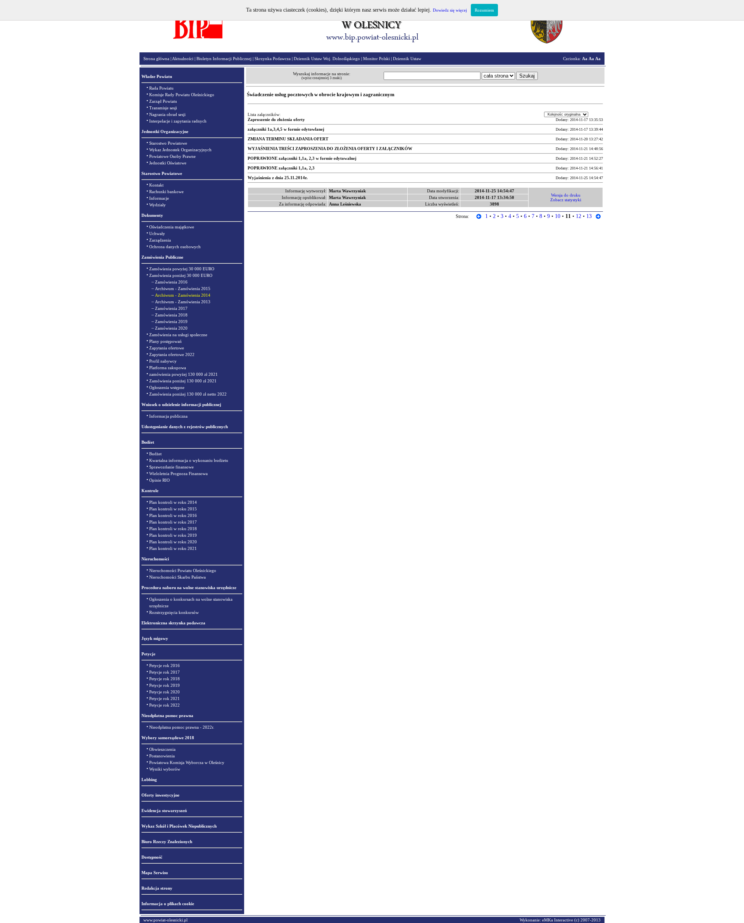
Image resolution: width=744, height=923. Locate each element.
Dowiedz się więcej (450, 10)
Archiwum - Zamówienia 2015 (182, 288)
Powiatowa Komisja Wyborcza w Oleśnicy (186, 762)
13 (589, 216)
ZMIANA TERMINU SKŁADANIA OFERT (288, 139)
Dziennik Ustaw (407, 58)
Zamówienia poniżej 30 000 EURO (180, 275)
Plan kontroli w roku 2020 (173, 541)
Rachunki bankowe (166, 191)
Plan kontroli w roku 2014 (173, 502)
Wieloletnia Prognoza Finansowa (178, 473)
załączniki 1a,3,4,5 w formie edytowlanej (286, 129)
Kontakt (156, 185)
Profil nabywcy (163, 361)
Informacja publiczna (168, 416)
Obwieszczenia (162, 749)
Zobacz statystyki (565, 199)
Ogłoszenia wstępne (166, 387)
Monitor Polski (376, 58)
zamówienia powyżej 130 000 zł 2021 (183, 374)
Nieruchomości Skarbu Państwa (177, 577)
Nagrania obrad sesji (167, 114)
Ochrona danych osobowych (175, 246)
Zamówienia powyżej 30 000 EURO (181, 268)
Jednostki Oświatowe (167, 163)
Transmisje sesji (163, 107)
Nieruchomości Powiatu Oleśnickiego (182, 570)
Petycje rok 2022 (164, 705)
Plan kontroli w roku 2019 (173, 535)
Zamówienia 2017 (171, 308)
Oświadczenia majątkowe (171, 227)
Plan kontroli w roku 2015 (173, 508)
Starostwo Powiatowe (168, 143)
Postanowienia (162, 756)
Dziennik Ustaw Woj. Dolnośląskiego (327, 58)
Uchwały (157, 233)
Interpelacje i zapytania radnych (178, 121)
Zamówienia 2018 (171, 315)
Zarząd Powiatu (163, 101)
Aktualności (182, 58)
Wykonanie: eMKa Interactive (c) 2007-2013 (560, 920)
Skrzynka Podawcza (273, 58)
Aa (584, 58)
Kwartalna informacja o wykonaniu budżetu (188, 460)
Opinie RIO (159, 480)
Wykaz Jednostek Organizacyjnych (180, 149)
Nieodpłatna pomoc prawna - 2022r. (181, 727)
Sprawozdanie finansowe (171, 467)
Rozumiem (484, 10)
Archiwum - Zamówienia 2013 (182, 301)
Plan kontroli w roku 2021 (173, 548)
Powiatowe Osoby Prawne (172, 156)
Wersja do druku (565, 195)
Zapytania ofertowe (166, 348)
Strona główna (156, 58)
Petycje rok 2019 (164, 685)
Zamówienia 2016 (171, 282)
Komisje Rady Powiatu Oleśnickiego (181, 94)
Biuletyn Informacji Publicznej (223, 58)
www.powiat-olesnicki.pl (165, 920)
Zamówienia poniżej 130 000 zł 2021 (183, 381)
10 (557, 216)
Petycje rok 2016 (164, 665)
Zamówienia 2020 (171, 328)
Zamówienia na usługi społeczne (178, 334)
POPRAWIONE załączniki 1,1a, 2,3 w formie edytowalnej (302, 158)
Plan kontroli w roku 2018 (173, 528)
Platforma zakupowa (167, 367)
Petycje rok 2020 (164, 692)
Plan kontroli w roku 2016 (173, 515)
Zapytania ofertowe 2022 (172, 354)
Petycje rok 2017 (164, 672)
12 (578, 216)
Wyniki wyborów (164, 769)
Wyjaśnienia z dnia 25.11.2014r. (278, 177)
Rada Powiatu (161, 88)
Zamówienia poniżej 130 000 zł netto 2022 (188, 394)
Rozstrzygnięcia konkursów (174, 612)
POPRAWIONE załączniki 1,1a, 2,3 (281, 168)
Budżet (155, 453)
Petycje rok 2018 (164, 678)
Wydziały (157, 204)
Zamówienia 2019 (171, 321)
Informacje (159, 198)
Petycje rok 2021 (164, 698)
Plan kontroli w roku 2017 (173, 522)
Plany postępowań (165, 341)
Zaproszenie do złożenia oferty (276, 119)
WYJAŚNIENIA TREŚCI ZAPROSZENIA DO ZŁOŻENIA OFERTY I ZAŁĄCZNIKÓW (330, 148)
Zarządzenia (160, 240)
